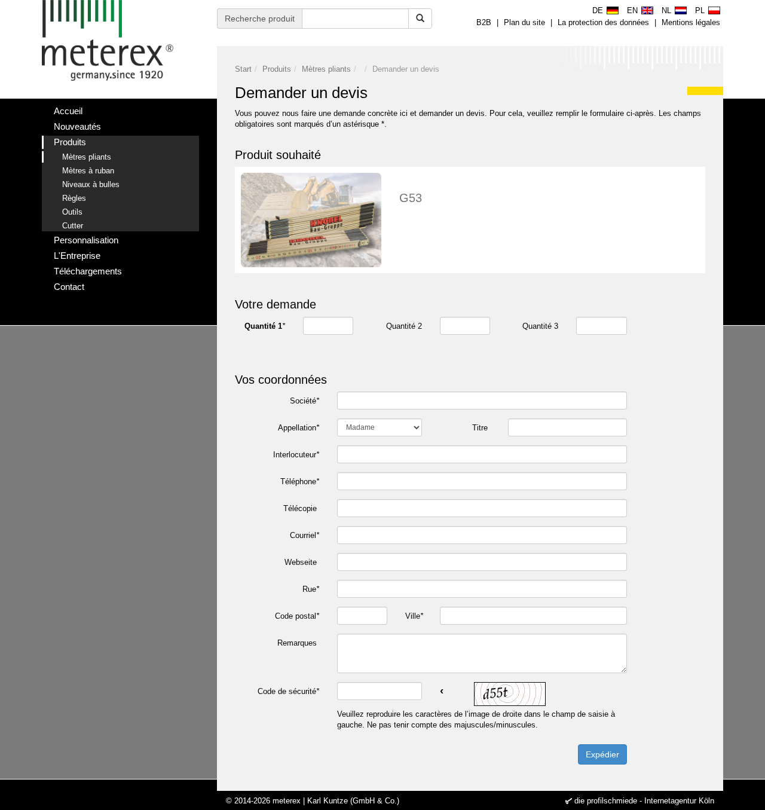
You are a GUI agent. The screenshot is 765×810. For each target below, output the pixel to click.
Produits (276, 69)
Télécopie (301, 508)
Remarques (298, 642)
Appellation (298, 427)
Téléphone (299, 481)
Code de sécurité (288, 691)
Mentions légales (691, 22)
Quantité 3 (540, 326)
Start (243, 69)
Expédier (602, 754)
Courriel (304, 535)
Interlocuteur (296, 454)
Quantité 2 (404, 326)
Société (304, 400)
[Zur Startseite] (107, 40)
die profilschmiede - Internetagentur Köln (644, 800)
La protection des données (603, 22)
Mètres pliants (326, 69)
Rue (310, 589)
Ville (414, 616)
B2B (483, 22)
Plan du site (524, 22)
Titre (481, 427)
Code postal (297, 616)
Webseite (301, 562)
